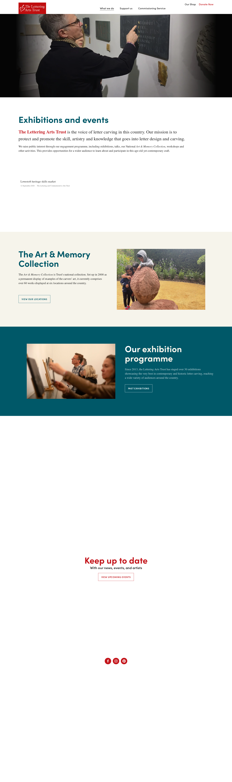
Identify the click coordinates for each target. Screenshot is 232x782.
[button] (209, 172)
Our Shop (190, 4)
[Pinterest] (124, 661)
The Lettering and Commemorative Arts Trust (53, 185)
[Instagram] (116, 661)
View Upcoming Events (116, 576)
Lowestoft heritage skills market (38, 181)
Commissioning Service (152, 8)
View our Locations (34, 299)
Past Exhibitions (138, 388)
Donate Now (206, 4)
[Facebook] (108, 661)
